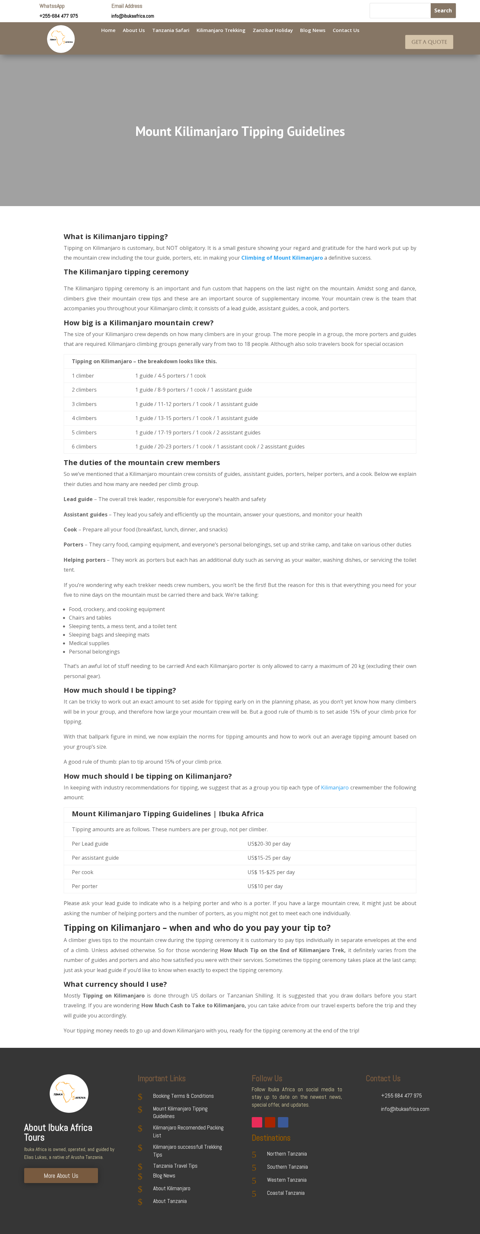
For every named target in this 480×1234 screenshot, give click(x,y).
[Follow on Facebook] (283, 1122)
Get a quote (429, 42)
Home (108, 30)
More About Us (61, 1175)
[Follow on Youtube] (270, 1122)
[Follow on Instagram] (257, 1122)
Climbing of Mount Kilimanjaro (282, 257)
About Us (134, 30)
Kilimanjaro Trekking (221, 30)
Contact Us (346, 30)
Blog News (313, 30)
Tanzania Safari (170, 30)
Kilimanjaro (335, 787)
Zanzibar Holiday (273, 30)
